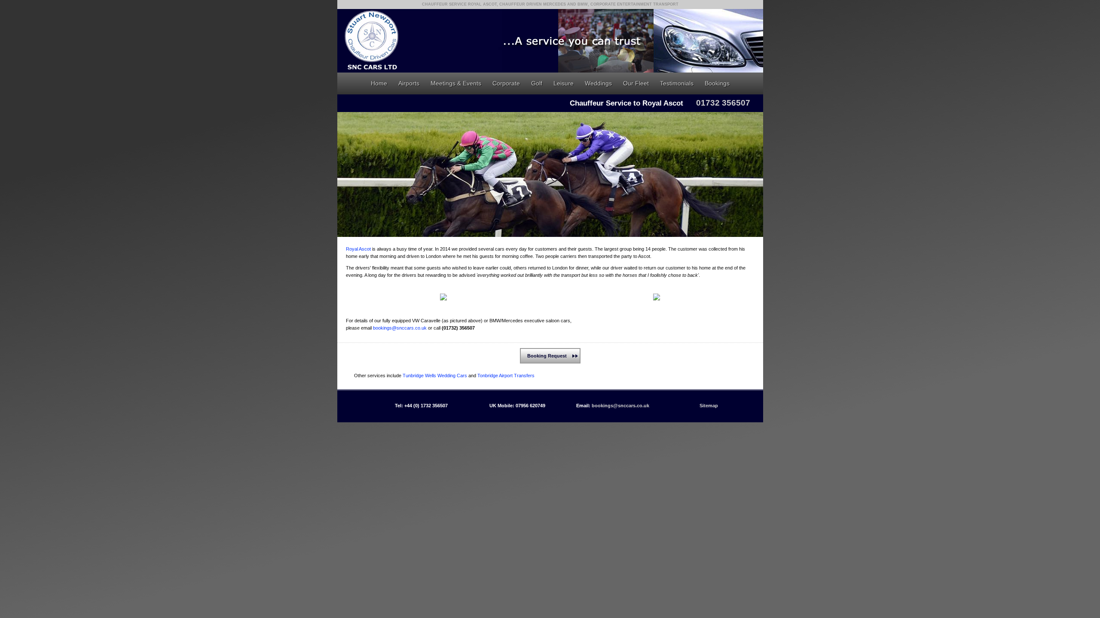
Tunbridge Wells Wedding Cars (435, 375)
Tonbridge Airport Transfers (506, 375)
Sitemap (709, 405)
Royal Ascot (358, 248)
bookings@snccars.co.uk (400, 327)
